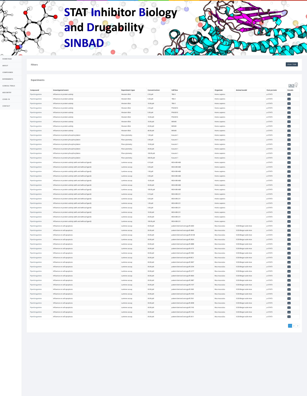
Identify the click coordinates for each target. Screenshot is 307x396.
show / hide (291, 64)
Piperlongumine (36, 94)
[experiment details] (289, 94)
